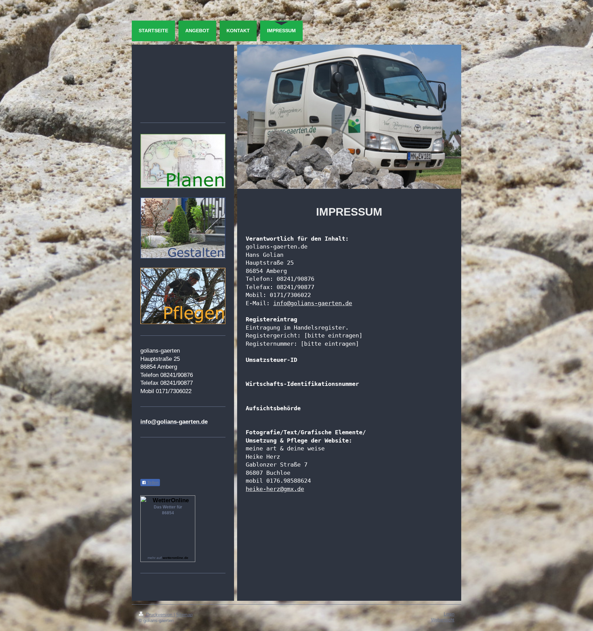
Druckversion (159, 614)
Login (449, 614)
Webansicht (442, 620)
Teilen (152, 482)
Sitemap (184, 614)
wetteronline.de (175, 558)
